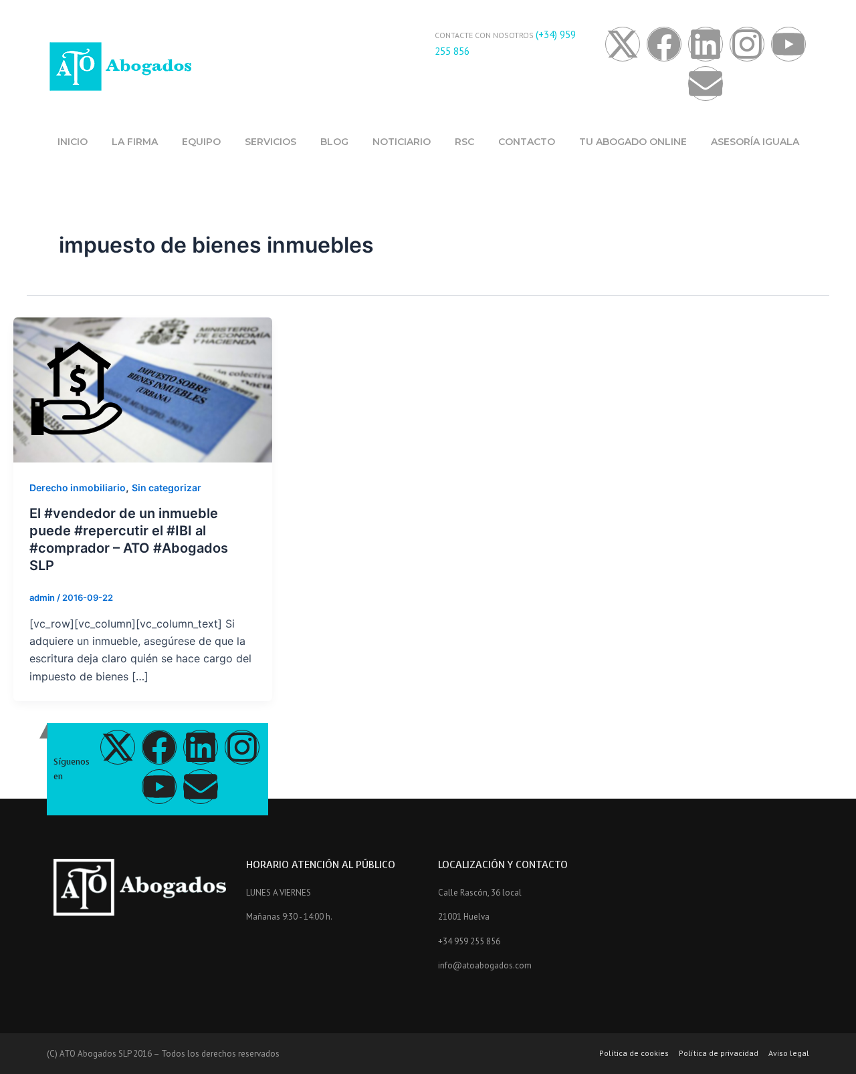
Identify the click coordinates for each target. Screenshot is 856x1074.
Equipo (201, 142)
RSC (464, 142)
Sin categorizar (166, 487)
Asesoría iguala (755, 142)
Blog (334, 142)
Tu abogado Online (633, 142)
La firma (135, 142)
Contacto (526, 142)
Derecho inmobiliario (77, 487)
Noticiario (401, 142)
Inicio (73, 142)
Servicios (270, 142)
